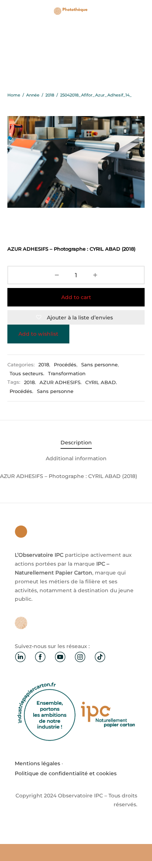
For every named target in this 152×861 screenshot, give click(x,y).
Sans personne (99, 364)
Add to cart (76, 297)
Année (32, 95)
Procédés (65, 364)
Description (76, 442)
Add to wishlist (38, 333)
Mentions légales (37, 763)
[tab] (76, 443)
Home (13, 95)
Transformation (67, 373)
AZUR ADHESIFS (59, 382)
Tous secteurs (26, 373)
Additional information (76, 458)
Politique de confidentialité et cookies (66, 773)
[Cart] (140, 11)
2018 (49, 95)
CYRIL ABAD (100, 382)
